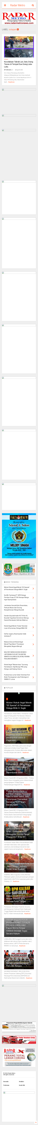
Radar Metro (17, 5)
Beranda (5, 1081)
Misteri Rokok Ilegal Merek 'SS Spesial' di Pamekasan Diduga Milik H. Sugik (19, 705)
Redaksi (21, 1081)
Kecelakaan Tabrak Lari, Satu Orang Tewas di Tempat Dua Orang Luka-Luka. (18, 64)
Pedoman (6, 1085)
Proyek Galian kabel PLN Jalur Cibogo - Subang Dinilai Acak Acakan (17, 866)
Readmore (11, 82)
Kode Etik (22, 1085)
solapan (13, 29)
